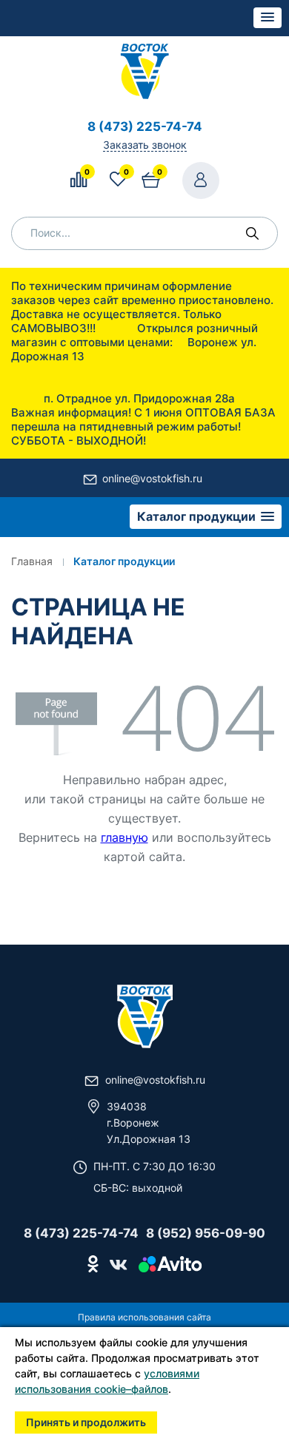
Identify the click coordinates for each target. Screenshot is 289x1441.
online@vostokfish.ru (152, 478)
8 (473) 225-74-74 (144, 126)
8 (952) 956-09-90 (205, 1233)
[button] (267, 17)
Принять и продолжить (86, 1422)
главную (124, 837)
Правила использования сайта (144, 1317)
